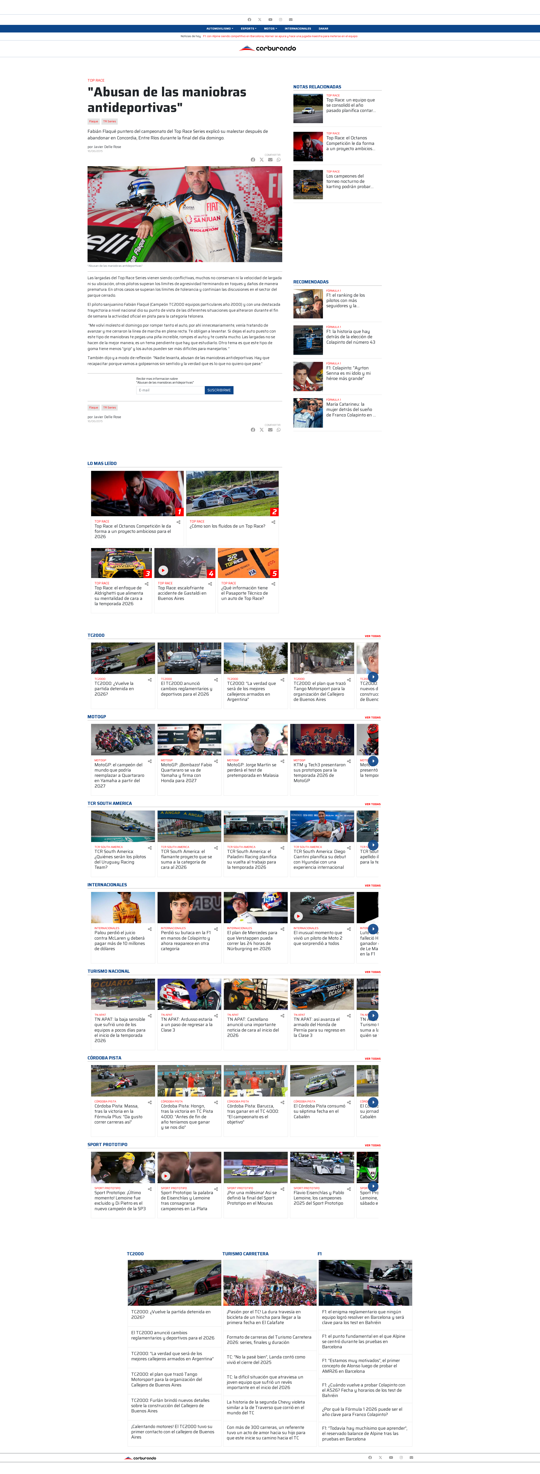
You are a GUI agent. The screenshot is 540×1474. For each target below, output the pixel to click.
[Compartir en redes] (178, 522)
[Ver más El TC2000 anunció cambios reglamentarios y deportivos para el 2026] (189, 658)
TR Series (109, 121)
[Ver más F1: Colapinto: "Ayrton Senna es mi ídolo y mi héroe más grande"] (308, 376)
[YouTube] (270, 19)
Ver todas (373, 636)
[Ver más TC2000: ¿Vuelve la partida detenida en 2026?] (123, 658)
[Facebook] (249, 19)
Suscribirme (219, 390)
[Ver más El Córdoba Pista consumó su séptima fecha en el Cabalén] (322, 1081)
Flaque (93, 121)
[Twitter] (260, 19)
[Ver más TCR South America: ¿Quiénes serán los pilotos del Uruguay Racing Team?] (123, 826)
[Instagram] (281, 19)
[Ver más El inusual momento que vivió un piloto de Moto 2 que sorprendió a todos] (322, 907)
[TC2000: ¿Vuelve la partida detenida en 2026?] (174, 1283)
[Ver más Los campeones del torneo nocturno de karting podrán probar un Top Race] (308, 184)
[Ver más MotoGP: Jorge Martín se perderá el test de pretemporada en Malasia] (256, 739)
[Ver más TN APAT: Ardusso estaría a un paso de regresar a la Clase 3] (189, 994)
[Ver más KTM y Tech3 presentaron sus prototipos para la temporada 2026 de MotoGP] (322, 739)
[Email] (291, 19)
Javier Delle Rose (107, 147)
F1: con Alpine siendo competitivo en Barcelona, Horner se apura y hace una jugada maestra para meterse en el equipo (280, 36)
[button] (220, 28)
